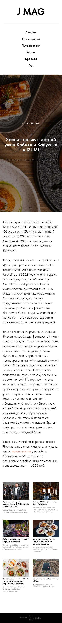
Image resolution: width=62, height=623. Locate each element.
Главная (31, 32)
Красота (31, 59)
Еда (31, 65)
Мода (31, 52)
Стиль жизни (31, 39)
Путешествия (31, 45)
